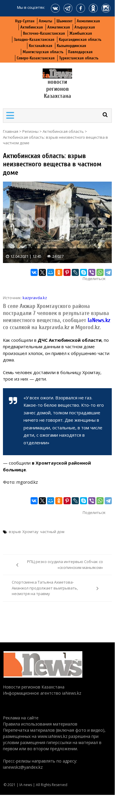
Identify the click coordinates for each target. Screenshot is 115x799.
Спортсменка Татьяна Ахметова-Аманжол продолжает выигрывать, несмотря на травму (45, 587)
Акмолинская (88, 21)
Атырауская (84, 27)
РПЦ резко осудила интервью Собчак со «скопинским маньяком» (65, 564)
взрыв (15, 531)
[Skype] (83, 272)
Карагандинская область (80, 39)
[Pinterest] (67, 272)
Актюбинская (31, 27)
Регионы (30, 131)
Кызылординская (71, 45)
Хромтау (30, 531)
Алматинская (58, 27)
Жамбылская (80, 33)
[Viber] (91, 272)
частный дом (52, 531)
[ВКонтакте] (34, 272)
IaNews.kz (98, 320)
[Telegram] (108, 272)
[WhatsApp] (100, 272)
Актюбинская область (63, 131)
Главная (10, 131)
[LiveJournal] (75, 272)
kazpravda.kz (35, 297)
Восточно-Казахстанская (44, 33)
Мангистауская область (43, 51)
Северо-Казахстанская (36, 58)
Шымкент (64, 21)
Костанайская (40, 45)
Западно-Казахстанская (34, 39)
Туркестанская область (79, 58)
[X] (42, 272)
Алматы (45, 21)
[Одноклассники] (58, 272)
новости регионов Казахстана (57, 88)
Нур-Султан (24, 21)
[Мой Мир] (50, 272)
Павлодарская (80, 51)
